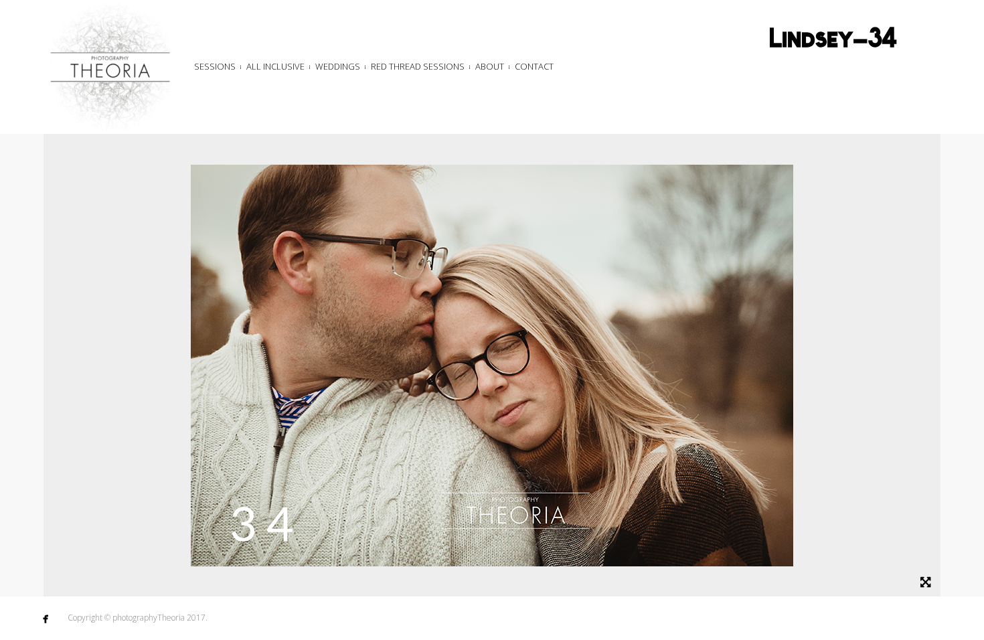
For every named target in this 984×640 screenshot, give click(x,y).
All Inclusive (275, 66)
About (489, 66)
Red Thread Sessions (418, 66)
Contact (534, 66)
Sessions (215, 66)
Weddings (337, 66)
